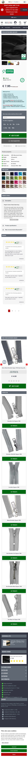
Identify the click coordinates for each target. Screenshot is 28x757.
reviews (15, 697)
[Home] (2, 27)
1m (7, 124)
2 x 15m (17, 124)
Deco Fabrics (7, 27)
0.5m (4, 124)
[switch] (25, 2)
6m (10, 124)
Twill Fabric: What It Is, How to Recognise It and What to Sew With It (17, 642)
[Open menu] (2, 22)
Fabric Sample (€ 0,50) (15, 141)
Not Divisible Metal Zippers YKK (14, 586)
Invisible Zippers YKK (14, 487)
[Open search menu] (20, 22)
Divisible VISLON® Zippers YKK (14, 454)
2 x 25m (5, 128)
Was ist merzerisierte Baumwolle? (13, 229)
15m (14, 124)
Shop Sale (25, 9)
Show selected (5, 742)
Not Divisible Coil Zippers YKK (14, 553)
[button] (7, 146)
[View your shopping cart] (25, 22)
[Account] (15, 22)
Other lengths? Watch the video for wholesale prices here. (13, 102)
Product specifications (11, 225)
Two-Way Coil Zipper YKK (14, 619)
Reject (14, 754)
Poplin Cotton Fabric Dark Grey (16, 656)
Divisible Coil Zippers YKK (14, 421)
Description (8, 200)
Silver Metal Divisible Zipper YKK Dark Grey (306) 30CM (14, 367)
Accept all (14, 746)
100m (13, 128)
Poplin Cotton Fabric (16, 27)
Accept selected (14, 750)
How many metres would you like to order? (12, 114)
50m (9, 128)
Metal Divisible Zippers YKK (14, 520)
